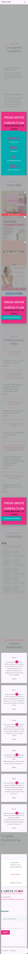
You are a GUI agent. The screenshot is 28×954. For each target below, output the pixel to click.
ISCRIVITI (5, 932)
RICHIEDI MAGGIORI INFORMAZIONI (12, 317)
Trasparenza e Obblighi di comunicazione (12, 899)
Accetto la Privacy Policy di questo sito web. (12, 928)
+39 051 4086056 (15, 874)
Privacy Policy (5, 950)
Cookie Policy (13, 950)
